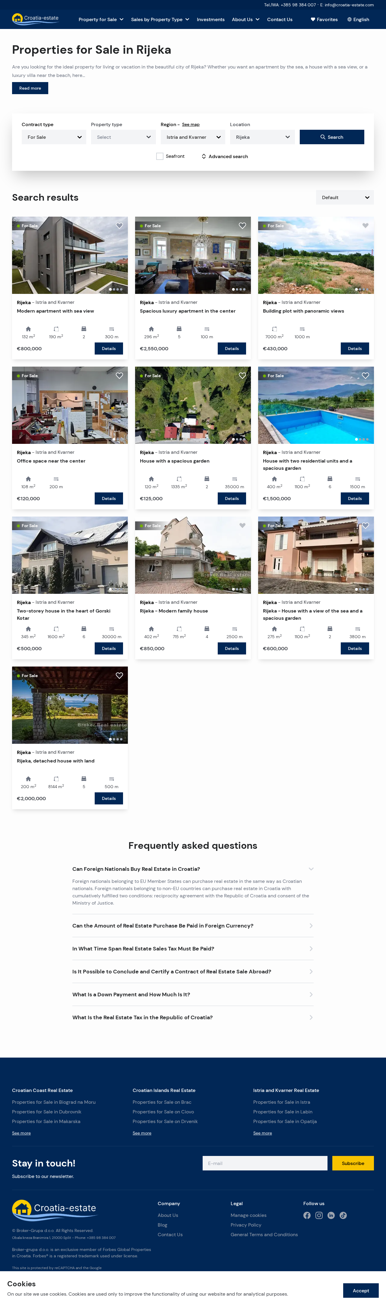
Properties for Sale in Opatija (285, 1121)
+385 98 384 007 (101, 1237)
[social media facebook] (307, 1215)
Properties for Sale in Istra (281, 1102)
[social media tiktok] (343, 1215)
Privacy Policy (246, 1225)
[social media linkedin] (331, 1215)
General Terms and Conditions (264, 1234)
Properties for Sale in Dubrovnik (46, 1112)
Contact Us (170, 1234)
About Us (168, 1215)
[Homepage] (36, 19)
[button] (193, 868)
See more (21, 1133)
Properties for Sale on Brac (162, 1102)
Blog (162, 1225)
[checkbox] (159, 156)
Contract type (37, 124)
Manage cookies (249, 1215)
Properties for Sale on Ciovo (163, 1112)
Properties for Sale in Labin (282, 1112)
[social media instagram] (319, 1215)
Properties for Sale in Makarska (46, 1121)
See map (191, 124)
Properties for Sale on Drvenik (165, 1121)
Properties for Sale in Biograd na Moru (54, 1102)
